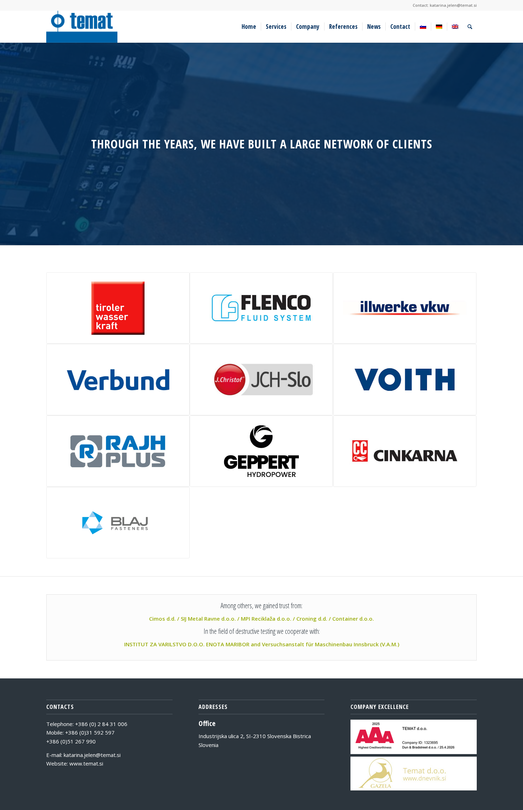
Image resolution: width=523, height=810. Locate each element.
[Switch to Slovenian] (423, 27)
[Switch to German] (439, 27)
